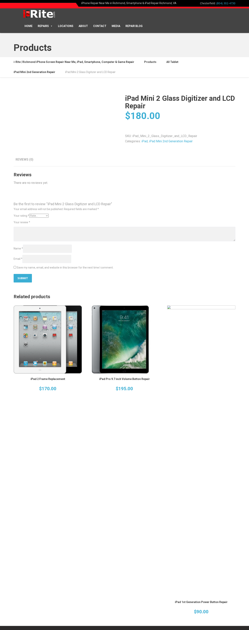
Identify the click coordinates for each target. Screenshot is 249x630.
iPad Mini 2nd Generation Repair (171, 141)
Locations (65, 26)
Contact (99, 26)
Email (18, 258)
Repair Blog (134, 26)
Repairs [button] (43, 26)
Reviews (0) (24, 159)
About (83, 26)
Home (28, 26)
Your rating (21, 215)
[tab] (24, 159)
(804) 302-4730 (225, 3)
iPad (144, 141)
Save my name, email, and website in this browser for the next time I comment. (65, 267)
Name (18, 248)
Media (116, 26)
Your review (22, 222)
